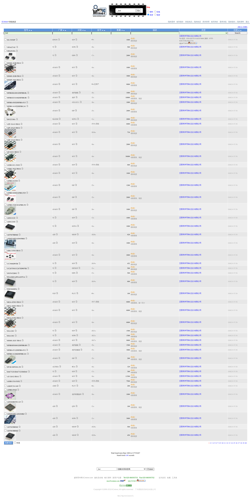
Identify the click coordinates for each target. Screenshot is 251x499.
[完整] (245, 27)
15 (234, 443)
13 (229, 443)
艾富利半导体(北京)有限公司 (190, 36)
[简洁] (240, 27)
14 (232, 443)
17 (239, 443)
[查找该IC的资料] (17, 40)
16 (236, 443)
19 (243, 443)
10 (222, 443)
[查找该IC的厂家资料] (59, 39)
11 (225, 443)
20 (246, 443)
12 (227, 443)
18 (241, 443)
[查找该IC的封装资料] (76, 39)
